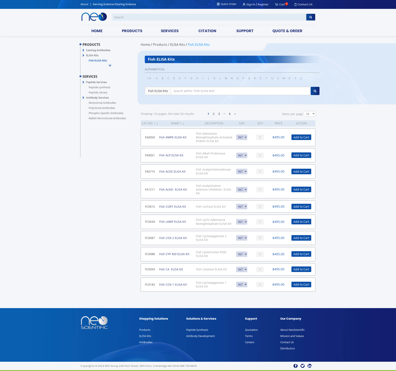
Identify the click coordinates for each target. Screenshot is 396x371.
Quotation (251, 330)
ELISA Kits (92, 55)
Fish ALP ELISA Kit (171, 155)
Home (145, 44)
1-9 (149, 78)
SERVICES (170, 31)
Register (263, 4)
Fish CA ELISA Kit (171, 269)
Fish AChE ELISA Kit (172, 171)
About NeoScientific (292, 330)
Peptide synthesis (99, 87)
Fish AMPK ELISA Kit (172, 137)
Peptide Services (96, 82)
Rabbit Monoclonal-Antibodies (107, 118)
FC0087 (150, 238)
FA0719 (150, 171)
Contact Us (287, 342)
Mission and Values (292, 336)
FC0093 (150, 269)
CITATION (207, 31)
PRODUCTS (132, 31)
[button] (83, 50)
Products (144, 330)
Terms (249, 336)
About (84, 4)
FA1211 (150, 189)
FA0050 (150, 137)
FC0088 (150, 254)
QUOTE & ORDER (287, 31)
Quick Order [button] (228, 4)
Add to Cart (301, 137)
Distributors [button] (287, 348)
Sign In (250, 4)
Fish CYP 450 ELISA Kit (174, 254)
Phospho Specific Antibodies (106, 113)
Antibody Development (200, 336)
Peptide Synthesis (197, 330)
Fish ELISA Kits (98, 60)
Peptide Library (98, 92)
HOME (97, 31)
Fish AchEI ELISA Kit (173, 189)
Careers (249, 342)
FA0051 (150, 155)
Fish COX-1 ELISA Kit (173, 284)
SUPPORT (244, 31)
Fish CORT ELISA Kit (172, 206)
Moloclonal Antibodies (102, 103)
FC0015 (150, 206)
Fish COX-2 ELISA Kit (173, 238)
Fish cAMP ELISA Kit (172, 222)
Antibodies (145, 342)
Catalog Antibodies (98, 50)
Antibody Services (97, 97)
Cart (282, 4)
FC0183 (150, 284)
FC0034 (150, 222)
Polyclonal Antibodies (102, 108)
